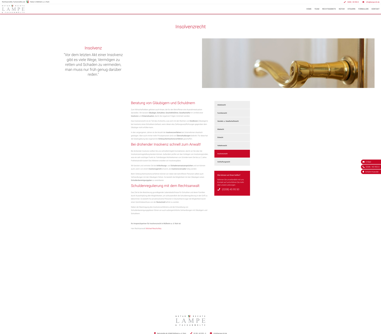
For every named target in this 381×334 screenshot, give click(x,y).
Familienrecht (222, 113)
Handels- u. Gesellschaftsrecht (228, 121)
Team (316, 9)
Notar (342, 9)
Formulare (363, 9)
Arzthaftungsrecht (223, 162)
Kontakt (376, 9)
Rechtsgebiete (329, 9)
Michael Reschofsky (153, 228)
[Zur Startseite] (13, 12)
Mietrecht (220, 129)
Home (308, 9)
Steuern (351, 9)
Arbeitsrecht (221, 105)
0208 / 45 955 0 (353, 2)
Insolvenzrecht (222, 154)
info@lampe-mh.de (372, 2)
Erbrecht (220, 137)
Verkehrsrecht (222, 145)
